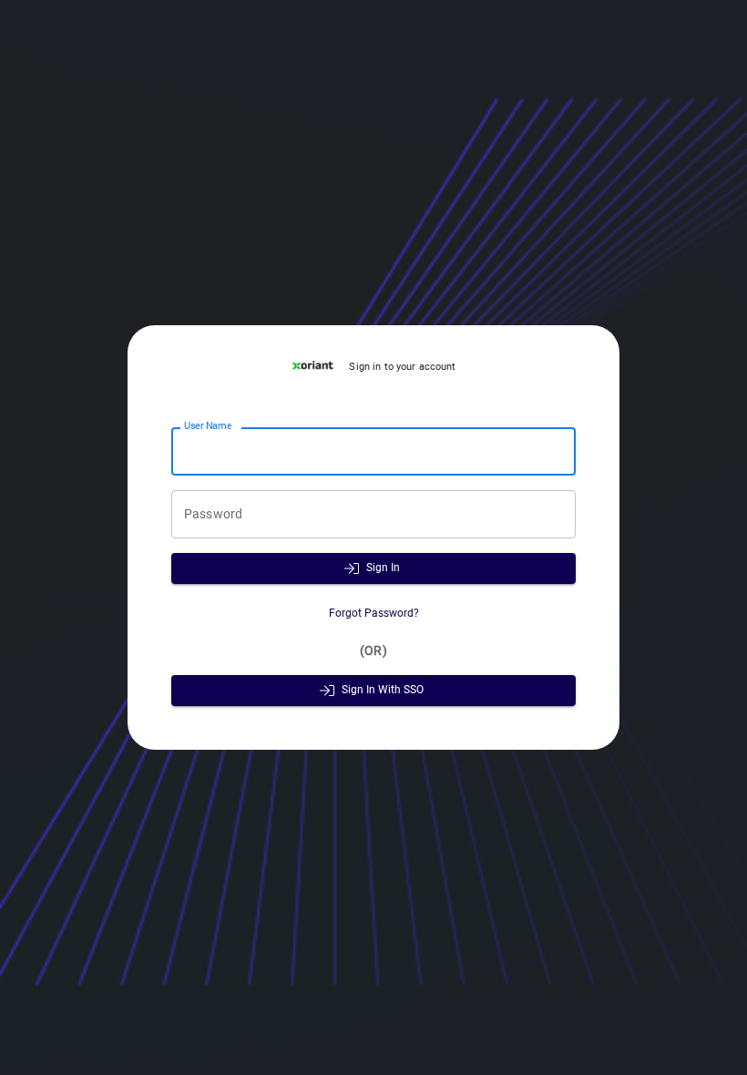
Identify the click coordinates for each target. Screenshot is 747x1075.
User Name (207, 426)
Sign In (383, 567)
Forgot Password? (374, 613)
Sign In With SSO (383, 689)
